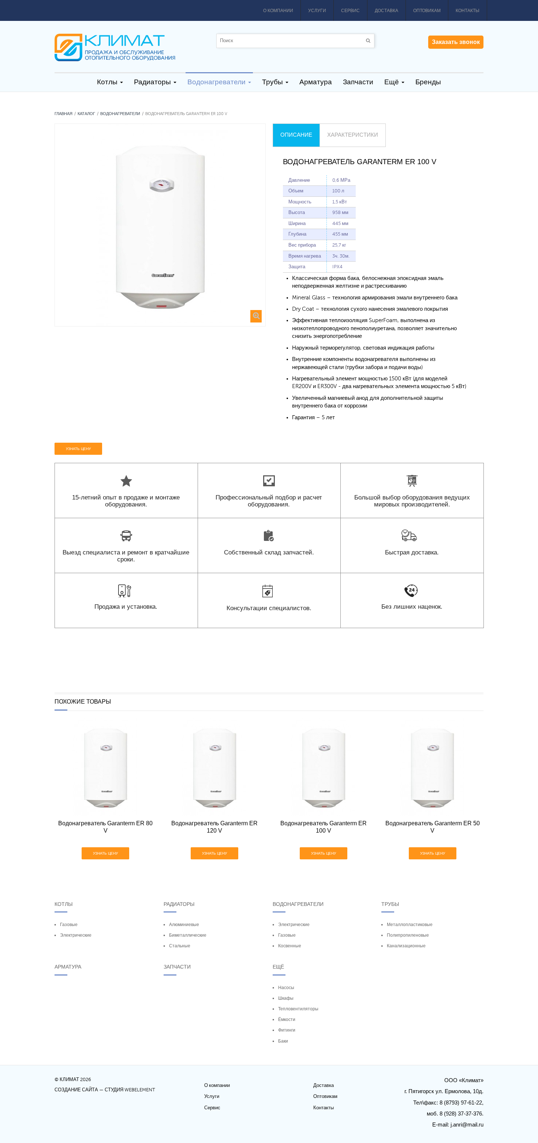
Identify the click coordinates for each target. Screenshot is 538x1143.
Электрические (75, 935)
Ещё (278, 967)
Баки (283, 1041)
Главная (63, 113)
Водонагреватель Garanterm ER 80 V (105, 827)
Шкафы (286, 998)
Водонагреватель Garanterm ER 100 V (323, 827)
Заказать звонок (456, 42)
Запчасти (177, 967)
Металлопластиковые (410, 924)
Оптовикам (427, 10)
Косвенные (289, 945)
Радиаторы (179, 904)
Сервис (350, 10)
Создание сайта (76, 1089)
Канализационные (406, 945)
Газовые (69, 924)
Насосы (286, 987)
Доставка (386, 10)
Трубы (390, 904)
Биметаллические (187, 935)
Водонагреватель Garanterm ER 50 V (432, 827)
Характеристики (352, 135)
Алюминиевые (184, 924)
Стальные (179, 945)
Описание (296, 135)
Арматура (68, 967)
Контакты (467, 10)
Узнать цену (78, 449)
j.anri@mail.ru (467, 1124)
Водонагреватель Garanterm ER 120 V (214, 827)
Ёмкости (286, 1019)
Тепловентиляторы (298, 1008)
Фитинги (286, 1030)
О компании (278, 10)
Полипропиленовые (408, 935)
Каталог (86, 113)
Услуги (317, 10)
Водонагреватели (120, 113)
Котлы (63, 904)
